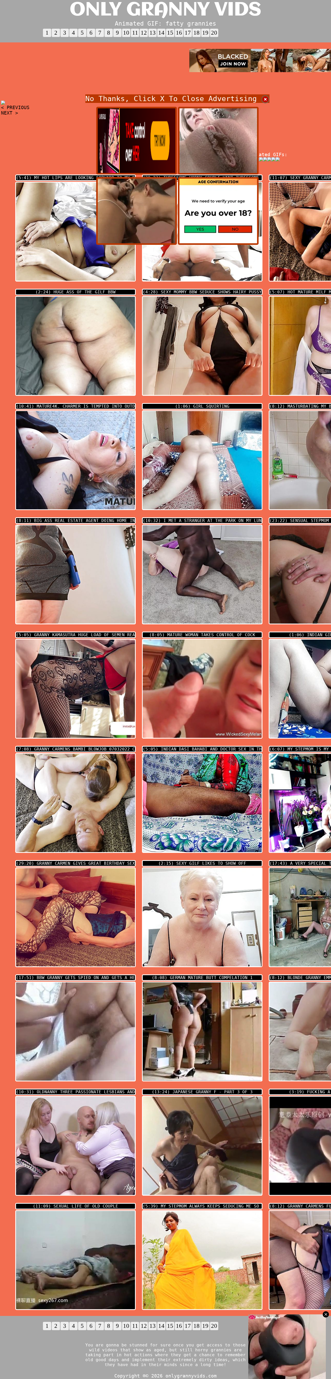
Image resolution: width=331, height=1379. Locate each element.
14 (161, 32)
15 (170, 32)
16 (179, 32)
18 (196, 32)
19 (205, 32)
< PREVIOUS (15, 107)
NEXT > (9, 113)
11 (135, 32)
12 (144, 32)
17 (188, 32)
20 (214, 32)
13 (152, 32)
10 (126, 32)
